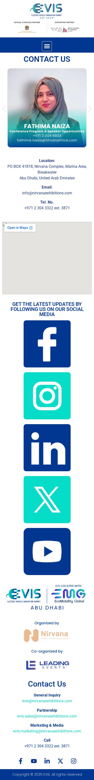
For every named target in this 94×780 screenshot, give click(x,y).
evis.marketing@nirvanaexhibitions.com (47, 731)
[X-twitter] (60, 761)
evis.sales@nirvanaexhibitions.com (47, 716)
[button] (47, 46)
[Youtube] (34, 761)
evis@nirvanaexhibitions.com (47, 701)
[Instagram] (73, 761)
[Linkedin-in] (47, 761)
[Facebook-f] (20, 761)
